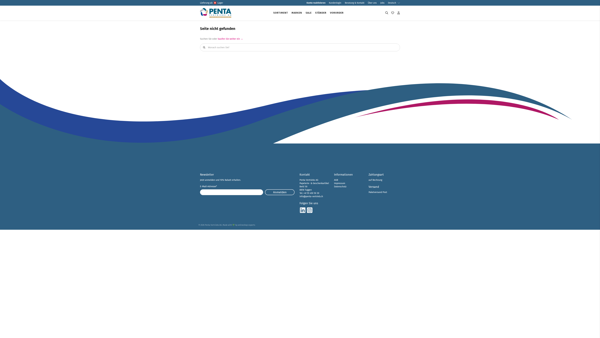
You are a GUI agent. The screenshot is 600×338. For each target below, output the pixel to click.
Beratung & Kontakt (354, 3)
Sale (309, 12)
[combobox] (300, 47)
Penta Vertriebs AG (213, 225)
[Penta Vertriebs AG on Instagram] (310, 212)
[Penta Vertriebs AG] (215, 13)
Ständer (320, 12)
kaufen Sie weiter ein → (230, 38)
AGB (336, 180)
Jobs (382, 3)
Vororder (337, 12)
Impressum (339, 183)
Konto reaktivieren (316, 3)
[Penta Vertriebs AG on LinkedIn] (303, 212)
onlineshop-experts (246, 225)
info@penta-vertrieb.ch (311, 196)
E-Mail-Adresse (208, 186)
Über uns (372, 3)
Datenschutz (340, 186)
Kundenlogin (335, 3)
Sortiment (280, 12)
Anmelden (280, 192)
